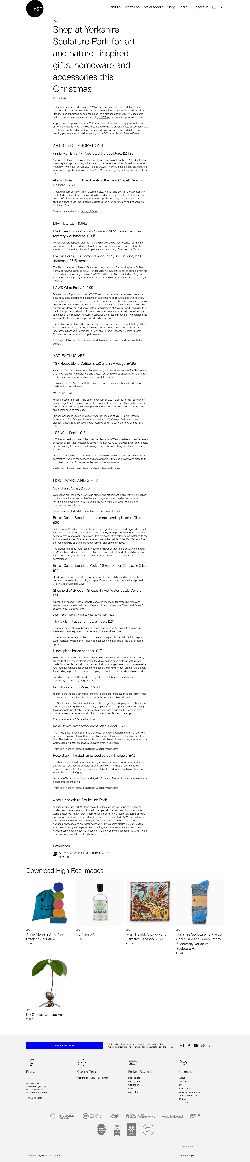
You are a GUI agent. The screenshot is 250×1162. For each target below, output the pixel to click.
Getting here (134, 1081)
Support (183, 1081)
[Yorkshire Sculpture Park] (34, 8)
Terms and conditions (189, 1095)
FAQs (130, 1088)
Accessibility (133, 1092)
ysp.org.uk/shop (89, 211)
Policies (182, 1099)
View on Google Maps (36, 1086)
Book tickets (134, 1077)
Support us (199, 7)
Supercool (193, 1155)
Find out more (102, 1077)
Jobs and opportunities (189, 1092)
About (182, 1077)
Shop (171, 7)
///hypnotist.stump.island (37, 1092)
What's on (132, 7)
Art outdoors (153, 7)
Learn (183, 7)
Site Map (183, 1102)
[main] (125, 520)
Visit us (115, 7)
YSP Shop (104, 117)
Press (56, 20)
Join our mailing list (65, 1045)
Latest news (185, 1088)
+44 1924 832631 (34, 1097)
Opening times (135, 1084)
